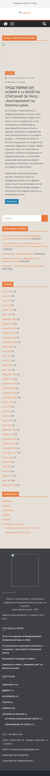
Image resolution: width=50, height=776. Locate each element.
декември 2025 (9, 328)
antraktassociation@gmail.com (25, 749)
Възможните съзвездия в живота (18, 253)
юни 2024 (6, 411)
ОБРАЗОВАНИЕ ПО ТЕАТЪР (17, 532)
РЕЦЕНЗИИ (10, 73)
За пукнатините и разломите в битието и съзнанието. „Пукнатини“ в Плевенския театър (22, 649)
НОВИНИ (6, 519)
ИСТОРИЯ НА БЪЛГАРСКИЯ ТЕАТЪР (21, 528)
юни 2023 (6, 466)
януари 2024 (8, 434)
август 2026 (7, 291)
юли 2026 (6, 296)
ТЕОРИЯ (6, 515)
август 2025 (7, 346)
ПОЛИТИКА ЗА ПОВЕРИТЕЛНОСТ (17, 761)
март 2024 (7, 425)
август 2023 (7, 457)
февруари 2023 (9, 485)
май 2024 (6, 415)
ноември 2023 (9, 443)
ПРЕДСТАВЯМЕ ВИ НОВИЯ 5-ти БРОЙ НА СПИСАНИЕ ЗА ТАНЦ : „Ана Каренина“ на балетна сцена (22, 96)
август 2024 (7, 402)
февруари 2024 (9, 429)
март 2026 (7, 314)
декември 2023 (9, 439)
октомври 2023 (9, 448)
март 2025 (7, 369)
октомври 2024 (9, 392)
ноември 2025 (9, 332)
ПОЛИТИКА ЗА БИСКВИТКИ (15, 755)
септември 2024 (10, 397)
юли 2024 (6, 406)
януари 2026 (8, 323)
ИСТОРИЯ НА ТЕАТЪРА (13, 524)
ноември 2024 (9, 388)
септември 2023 (10, 452)
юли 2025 (6, 351)
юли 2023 (6, 462)
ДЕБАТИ (6, 505)
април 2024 (7, 420)
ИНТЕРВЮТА (8, 510)
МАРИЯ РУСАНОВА (27, 78)
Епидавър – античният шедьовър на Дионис (23, 266)
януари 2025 (8, 379)
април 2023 (7, 475)
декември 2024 (9, 383)
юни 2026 (6, 300)
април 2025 (7, 365)
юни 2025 (6, 356)
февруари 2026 (9, 319)
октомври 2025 (9, 337)
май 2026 (6, 305)
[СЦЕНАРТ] (5, 23)
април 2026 (7, 309)
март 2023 (7, 480)
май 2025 (6, 360)
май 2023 (6, 471)
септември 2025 (10, 342)
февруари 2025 (9, 374)
